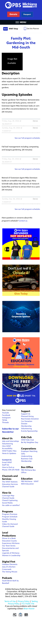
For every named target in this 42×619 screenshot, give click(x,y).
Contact (20, 614)
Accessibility (7, 448)
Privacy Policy (23, 601)
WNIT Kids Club (27, 440)
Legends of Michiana (10, 553)
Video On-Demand (10, 524)
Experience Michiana (10, 543)
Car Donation (26, 421)
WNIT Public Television (21, 10)
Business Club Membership (26, 460)
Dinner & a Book (9, 538)
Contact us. (23, 221)
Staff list (5, 465)
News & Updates (9, 453)
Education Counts (9, 541)
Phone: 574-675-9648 (10, 470)
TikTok (4, 420)
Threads (5, 422)
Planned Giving (27, 416)
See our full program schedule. (27, 138)
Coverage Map (8, 495)
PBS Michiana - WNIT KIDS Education (29, 482)
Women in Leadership (11, 555)
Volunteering (7, 444)
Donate (24, 423)
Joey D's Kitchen (8, 567)
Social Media (7, 503)
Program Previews (9, 514)
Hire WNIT (6, 446)
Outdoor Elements (9, 564)
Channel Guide (8, 486)
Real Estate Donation (30, 419)
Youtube (5, 413)
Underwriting (26, 456)
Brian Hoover (29, 608)
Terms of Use (10, 601)
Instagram (6, 417)
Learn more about (27, 14)
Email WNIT (7, 462)
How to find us (8, 467)
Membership (26, 426)
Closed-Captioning (10, 500)
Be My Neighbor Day (29, 442)
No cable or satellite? (11, 505)
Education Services (10, 484)
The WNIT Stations (10, 482)
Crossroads (6, 569)
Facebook (6, 415)
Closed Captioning (26, 614)
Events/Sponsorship (29, 431)
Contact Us (7, 460)
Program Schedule (9, 517)
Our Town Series (8, 546)
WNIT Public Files (9, 451)
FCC (14, 614)
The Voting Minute (9, 572)
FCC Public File (28, 603)
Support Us (25, 414)
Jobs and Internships (10, 441)
